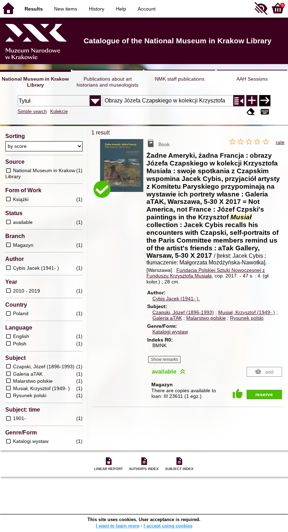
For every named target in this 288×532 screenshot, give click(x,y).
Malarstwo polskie (206, 318)
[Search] (264, 100)
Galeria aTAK (167, 318)
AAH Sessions (252, 79)
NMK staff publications (179, 79)
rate (280, 142)
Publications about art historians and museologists (107, 82)
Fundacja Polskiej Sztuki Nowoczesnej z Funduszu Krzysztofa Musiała (205, 273)
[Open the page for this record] (123, 169)
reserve (264, 394)
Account (147, 9)
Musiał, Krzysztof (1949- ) (246, 312)
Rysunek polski (246, 318)
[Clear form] (250, 112)
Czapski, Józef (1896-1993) (183, 312)
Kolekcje (59, 111)
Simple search (32, 111)
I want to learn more (117, 525)
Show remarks (164, 359)
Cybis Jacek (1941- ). (176, 298)
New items (65, 9)
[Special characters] (264, 112)
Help (121, 9)
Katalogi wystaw (170, 331)
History (96, 9)
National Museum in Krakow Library (35, 82)
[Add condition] (251, 100)
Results (34, 9)
